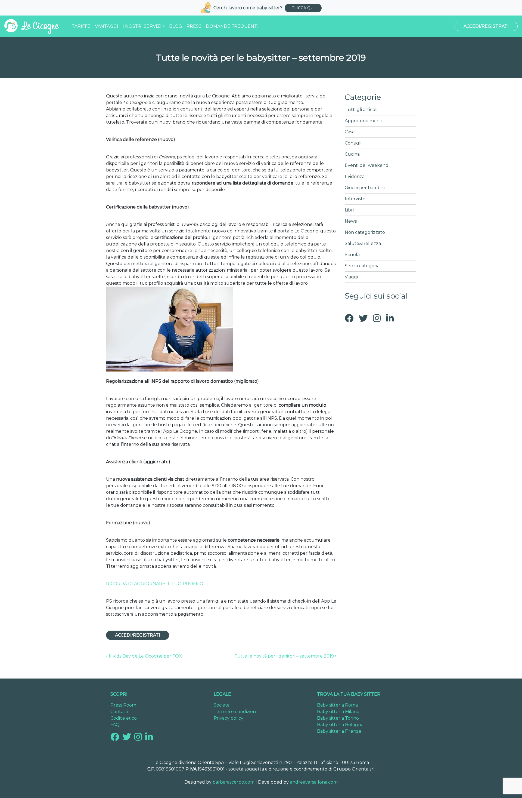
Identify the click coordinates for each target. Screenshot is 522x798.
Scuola (352, 254)
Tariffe (81, 26)
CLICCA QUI (303, 7)
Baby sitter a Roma (337, 705)
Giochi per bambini (365, 187)
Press (194, 26)
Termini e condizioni (235, 711)
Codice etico (123, 718)
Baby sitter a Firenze (339, 731)
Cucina (352, 154)
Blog (175, 26)
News (351, 221)
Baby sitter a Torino (338, 718)
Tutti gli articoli (361, 109)
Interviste (355, 198)
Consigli (353, 143)
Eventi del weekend (367, 165)
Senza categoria (362, 265)
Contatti (119, 711)
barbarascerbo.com (233, 782)
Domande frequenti (232, 26)
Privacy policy (228, 718)
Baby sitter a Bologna (340, 724)
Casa (350, 131)
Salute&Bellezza (363, 243)
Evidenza (355, 176)
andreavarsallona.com (314, 782)
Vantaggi (106, 26)
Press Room (123, 705)
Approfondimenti (363, 120)
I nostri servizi (142, 26)
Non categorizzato (365, 232)
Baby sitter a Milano (338, 711)
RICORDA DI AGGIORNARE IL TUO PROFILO (154, 583)
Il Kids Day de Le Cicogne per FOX (145, 656)
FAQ (115, 724)
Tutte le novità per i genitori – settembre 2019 (284, 656)
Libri (349, 210)
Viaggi (351, 277)
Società (221, 705)
